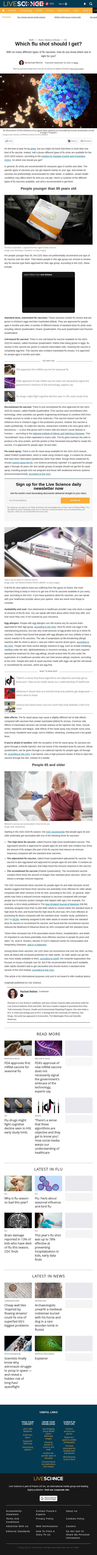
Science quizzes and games (69, 1431)
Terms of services (37, 507)
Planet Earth (63, 10)
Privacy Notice (80, 507)
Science (50, 10)
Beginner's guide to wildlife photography (69, 1439)
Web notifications (47, 1526)
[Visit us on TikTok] (46, 3)
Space (76, 10)
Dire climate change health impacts (31, 17)
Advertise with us (17, 1526)
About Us (71, 1511)
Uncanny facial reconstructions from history (48, 1464)
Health (39, 10)
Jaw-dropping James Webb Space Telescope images (48, 1434)
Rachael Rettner (35, 62)
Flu (66, 40)
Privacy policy (45, 1518)
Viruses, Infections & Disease (49, 40)
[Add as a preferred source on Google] (48, 1498)
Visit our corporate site (56, 1490)
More (85, 10)
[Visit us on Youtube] (38, 3)
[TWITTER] (22, 995)
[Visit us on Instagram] (34, 3)
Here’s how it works (76, 69)
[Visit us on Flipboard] (42, 3)
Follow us (74, 141)
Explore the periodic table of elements (48, 1455)
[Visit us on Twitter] (29, 3)
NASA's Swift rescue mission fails (67, 17)
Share (11, 141)
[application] (48, 292)
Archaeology (26, 10)
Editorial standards (18, 1531)
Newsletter (87, 141)
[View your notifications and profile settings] (84, 3)
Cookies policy (75, 1518)
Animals (12, 10)
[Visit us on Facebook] (25, 3)
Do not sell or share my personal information (78, 1534)
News (76, 63)
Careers (71, 1526)
